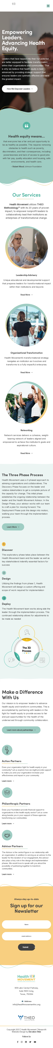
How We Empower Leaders (18, 89)
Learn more (7, 781)
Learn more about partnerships (20, 730)
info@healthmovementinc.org (26, 1003)
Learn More (12, 527)
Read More (25, 295)
